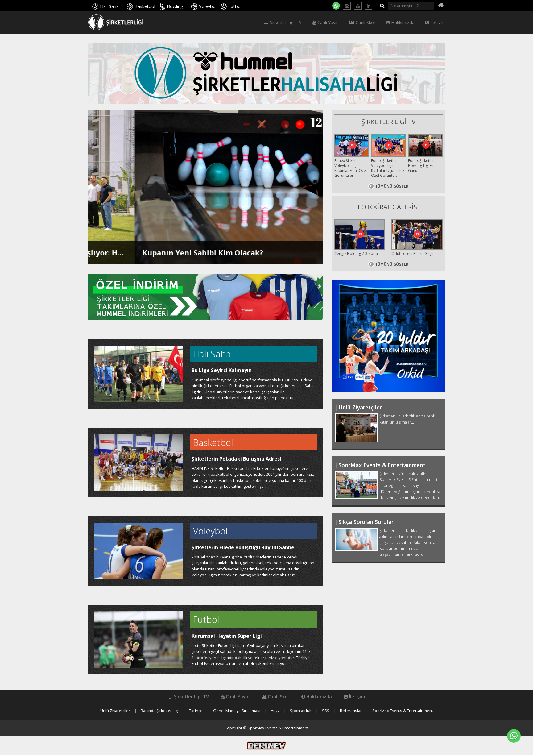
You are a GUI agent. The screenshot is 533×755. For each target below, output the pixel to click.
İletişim (437, 22)
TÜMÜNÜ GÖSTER (391, 186)
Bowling (175, 6)
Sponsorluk (301, 710)
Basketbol (144, 6)
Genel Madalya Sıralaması (236, 710)
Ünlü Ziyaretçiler (115, 710)
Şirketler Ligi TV (285, 22)
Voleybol (208, 6)
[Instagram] (347, 6)
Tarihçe (196, 710)
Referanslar (351, 710)
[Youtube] (358, 6)
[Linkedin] (368, 6)
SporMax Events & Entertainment (402, 710)
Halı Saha (109, 6)
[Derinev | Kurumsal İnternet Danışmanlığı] (266, 745)
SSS (325, 710)
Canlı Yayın (327, 22)
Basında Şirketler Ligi (160, 710)
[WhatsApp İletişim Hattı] (336, 6)
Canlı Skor (364, 22)
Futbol (235, 6)
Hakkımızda (402, 22)
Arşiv (275, 710)
